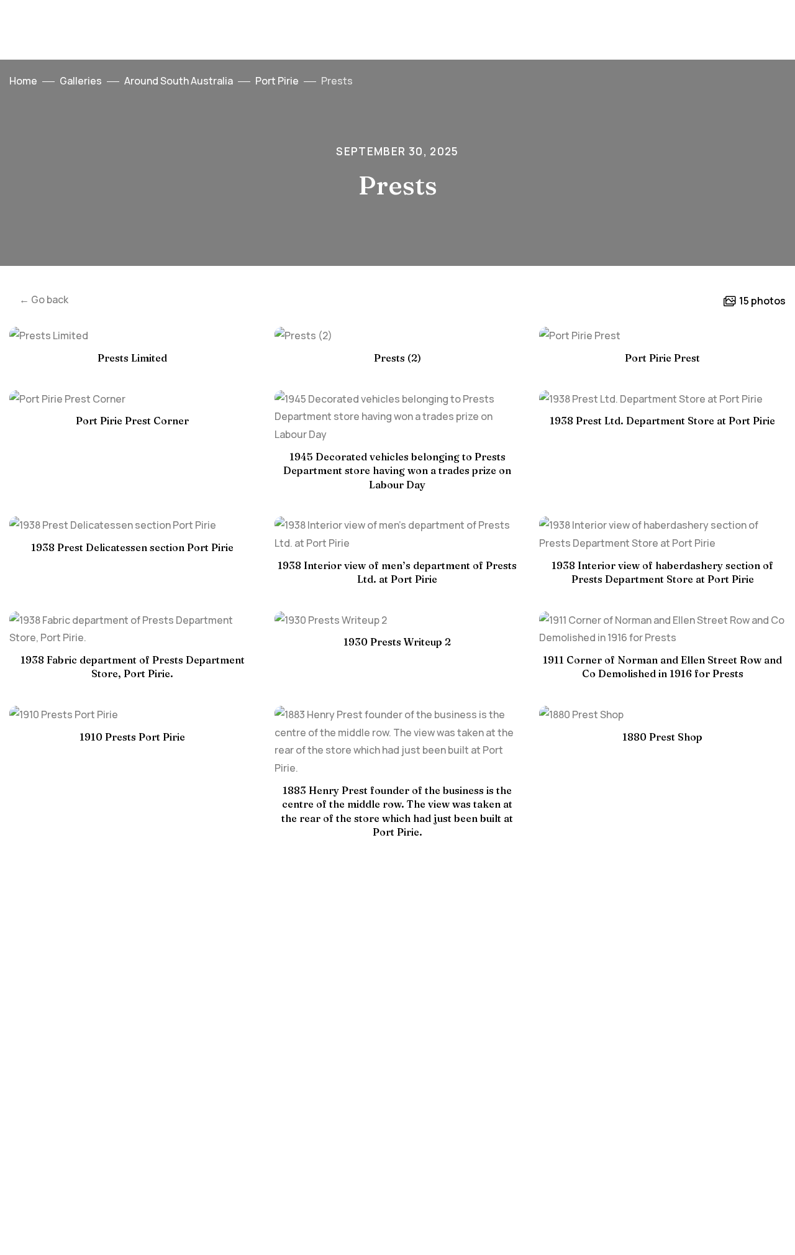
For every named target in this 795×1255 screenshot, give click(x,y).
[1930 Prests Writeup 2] (398, 620)
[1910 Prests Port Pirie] (132, 715)
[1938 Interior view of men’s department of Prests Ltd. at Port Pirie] (398, 534)
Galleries (81, 81)
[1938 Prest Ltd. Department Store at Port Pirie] (662, 399)
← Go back (43, 299)
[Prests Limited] (132, 336)
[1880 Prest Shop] (662, 715)
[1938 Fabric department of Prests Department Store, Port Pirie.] (132, 629)
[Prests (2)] (398, 336)
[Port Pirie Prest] (662, 336)
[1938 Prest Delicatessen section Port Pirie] (132, 525)
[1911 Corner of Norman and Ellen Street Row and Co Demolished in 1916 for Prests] (662, 629)
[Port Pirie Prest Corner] (132, 399)
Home (23, 81)
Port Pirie (277, 81)
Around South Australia (178, 81)
